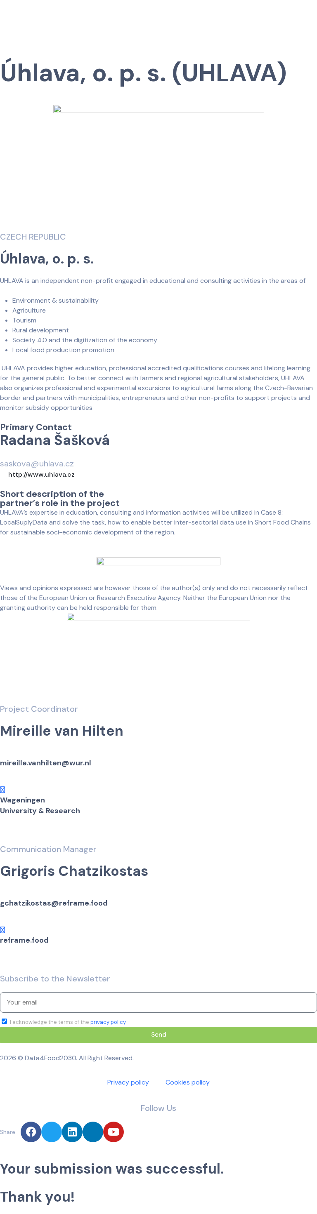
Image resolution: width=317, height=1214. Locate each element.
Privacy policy (128, 1082)
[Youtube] (113, 1132)
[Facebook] (31, 1132)
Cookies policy (188, 1082)
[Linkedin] (72, 1132)
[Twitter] (51, 1132)
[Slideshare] (93, 1132)
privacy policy (108, 1022)
